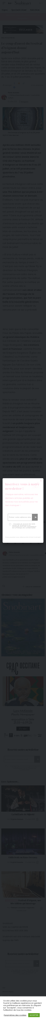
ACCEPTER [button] (34, 1015)
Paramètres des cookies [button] (15, 1015)
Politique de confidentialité (26, 527)
